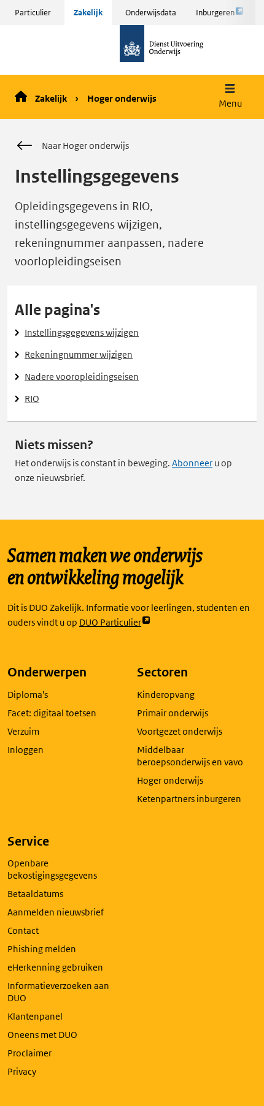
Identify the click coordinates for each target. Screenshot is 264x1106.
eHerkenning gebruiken (55, 967)
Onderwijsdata (150, 12)
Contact (23, 930)
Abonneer (192, 463)
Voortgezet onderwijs (179, 731)
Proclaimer (29, 1053)
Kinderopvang (166, 694)
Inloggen (25, 750)
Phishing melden (41, 949)
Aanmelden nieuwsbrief (55, 912)
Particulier (33, 12)
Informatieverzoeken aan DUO (58, 992)
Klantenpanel (35, 1016)
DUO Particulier (110, 623)
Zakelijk (88, 12)
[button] (230, 97)
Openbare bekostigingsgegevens (52, 869)
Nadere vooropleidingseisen (82, 376)
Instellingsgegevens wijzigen (82, 332)
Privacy (21, 1071)
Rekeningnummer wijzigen (79, 354)
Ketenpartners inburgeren (189, 799)
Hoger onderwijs (122, 98)
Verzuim (23, 731)
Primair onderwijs (172, 713)
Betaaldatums (35, 894)
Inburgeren (215, 16)
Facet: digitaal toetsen (51, 713)
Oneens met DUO (42, 1034)
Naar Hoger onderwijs (85, 145)
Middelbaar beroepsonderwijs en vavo (190, 756)
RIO (32, 398)
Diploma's (27, 694)
